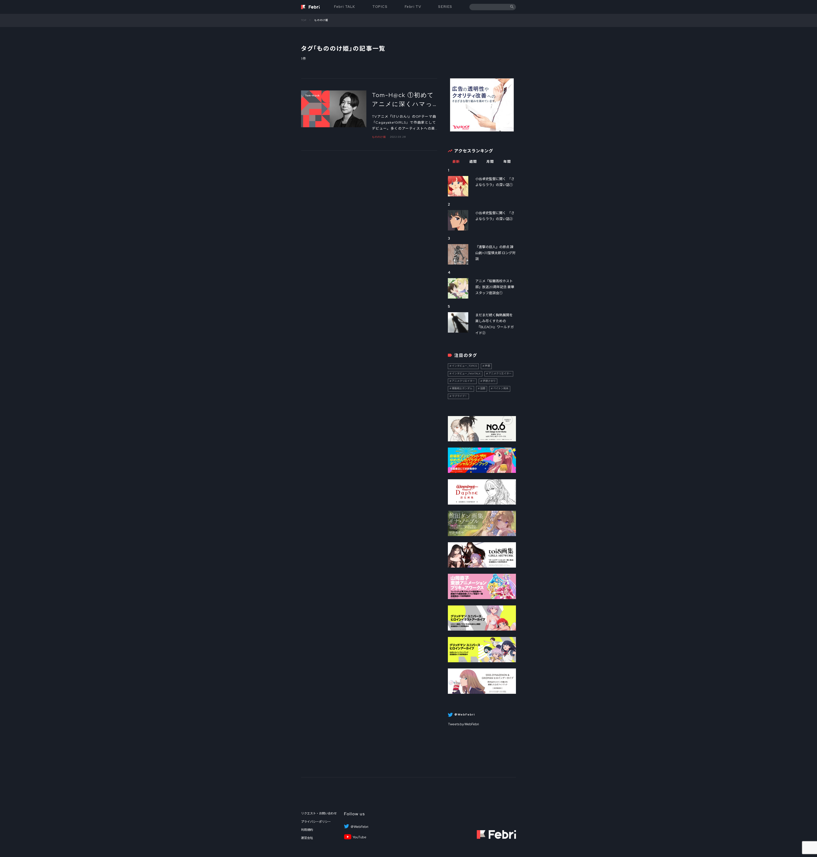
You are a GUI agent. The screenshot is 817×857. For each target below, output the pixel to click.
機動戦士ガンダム (462, 388)
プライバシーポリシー (316, 822)
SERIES (445, 6)
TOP (304, 20)
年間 (507, 161)
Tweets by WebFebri (463, 724)
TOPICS (380, 6)
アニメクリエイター (499, 373)
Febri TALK (344, 6)
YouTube (359, 837)
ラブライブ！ (459, 396)
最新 (456, 161)
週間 (473, 161)
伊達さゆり (489, 381)
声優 (487, 366)
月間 (490, 161)
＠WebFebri (359, 827)
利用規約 (307, 830)
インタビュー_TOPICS (464, 366)
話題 (482, 388)
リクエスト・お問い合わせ (319, 813)
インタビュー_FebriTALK (466, 373)
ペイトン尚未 (500, 388)
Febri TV (413, 6)
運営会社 (307, 838)
